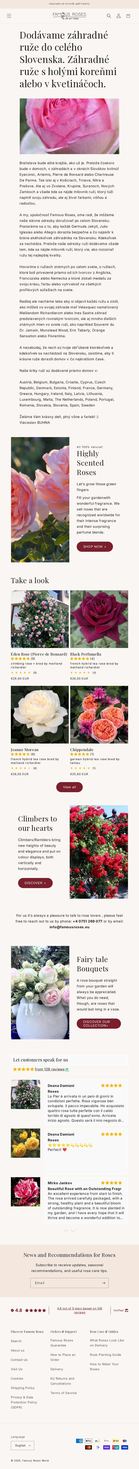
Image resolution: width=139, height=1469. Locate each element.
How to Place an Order (63, 1357)
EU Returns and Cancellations (62, 1381)
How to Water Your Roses (104, 1366)
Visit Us (17, 1369)
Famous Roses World (35, 1460)
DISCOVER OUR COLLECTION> (96, 1023)
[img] (23, 1069)
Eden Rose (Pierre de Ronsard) (39, 654)
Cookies (17, 1378)
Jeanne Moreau (25, 749)
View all (69, 787)
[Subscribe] (103, 1283)
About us (18, 1350)
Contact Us (19, 1360)
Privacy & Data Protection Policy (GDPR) (24, 1402)
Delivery (56, 1369)
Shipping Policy (23, 1388)
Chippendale (82, 749)
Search (16, 1341)
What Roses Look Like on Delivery (107, 1343)
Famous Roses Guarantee (61, 1343)
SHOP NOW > (94, 546)
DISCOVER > (35, 883)
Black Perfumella (85, 654)
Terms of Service (63, 1393)
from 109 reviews (50, 1069)
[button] (9, 16)
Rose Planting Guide (105, 1355)
